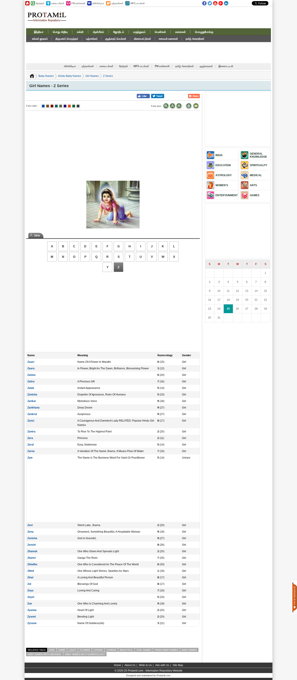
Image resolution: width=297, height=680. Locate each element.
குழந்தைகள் (206, 66)
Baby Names (46, 76)
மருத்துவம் (139, 32)
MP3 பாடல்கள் (141, 66)
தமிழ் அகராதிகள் (195, 38)
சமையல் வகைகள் (168, 38)
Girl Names (92, 76)
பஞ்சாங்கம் (92, 38)
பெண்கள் (160, 32)
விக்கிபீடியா (70, 66)
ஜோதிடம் (118, 32)
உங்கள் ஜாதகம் (40, 38)
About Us (130, 665)
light (72, 650)
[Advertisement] (181, 17)
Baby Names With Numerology (85, 654)
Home (117, 665)
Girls (37, 235)
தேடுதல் (123, 66)
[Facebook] (204, 3)
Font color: (31, 106)
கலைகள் (180, 32)
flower (85, 650)
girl (52, 650)
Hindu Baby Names (69, 76)
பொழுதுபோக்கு (204, 32)
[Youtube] (215, 3)
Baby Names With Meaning (44, 654)
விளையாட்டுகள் (142, 38)
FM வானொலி (162, 66)
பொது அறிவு (60, 32)
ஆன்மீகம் (98, 32)
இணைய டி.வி (226, 66)
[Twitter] (209, 3)
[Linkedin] (226, 3)
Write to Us (145, 665)
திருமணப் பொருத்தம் (66, 38)
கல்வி (80, 32)
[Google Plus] (220, 3)
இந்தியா (38, 32)
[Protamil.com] (27, 3)
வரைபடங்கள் (106, 66)
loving (98, 650)
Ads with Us (162, 665)
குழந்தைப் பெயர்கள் (115, 38)
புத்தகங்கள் (88, 66)
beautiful (126, 650)
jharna (111, 650)
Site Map (178, 665)
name (61, 650)
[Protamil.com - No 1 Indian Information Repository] (49, 19)
